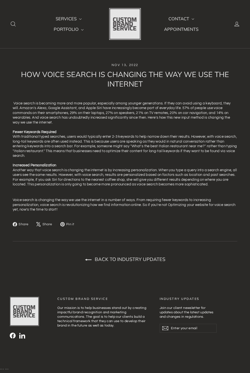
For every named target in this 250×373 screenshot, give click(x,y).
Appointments (181, 29)
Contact (179, 19)
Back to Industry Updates (129, 259)
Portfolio (67, 29)
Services (67, 19)
